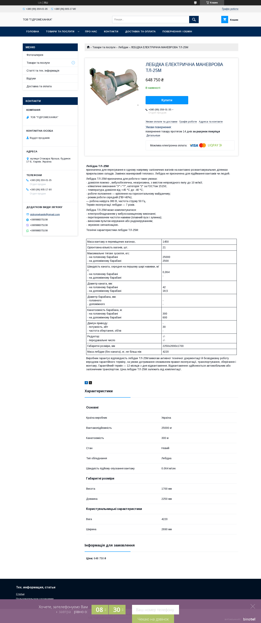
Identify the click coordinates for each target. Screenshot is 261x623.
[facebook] (86, 383)
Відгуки (31, 78)
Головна (32, 31)
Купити (166, 100)
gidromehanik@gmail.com (45, 214)
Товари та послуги (60, 31)
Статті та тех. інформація (43, 70)
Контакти (111, 31)
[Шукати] (194, 19)
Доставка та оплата (140, 31)
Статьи (20, 594)
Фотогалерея (35, 54)
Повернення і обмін (177, 31)
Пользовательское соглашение (34, 598)
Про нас (91, 31)
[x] (90, 383)
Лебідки (123, 47)
